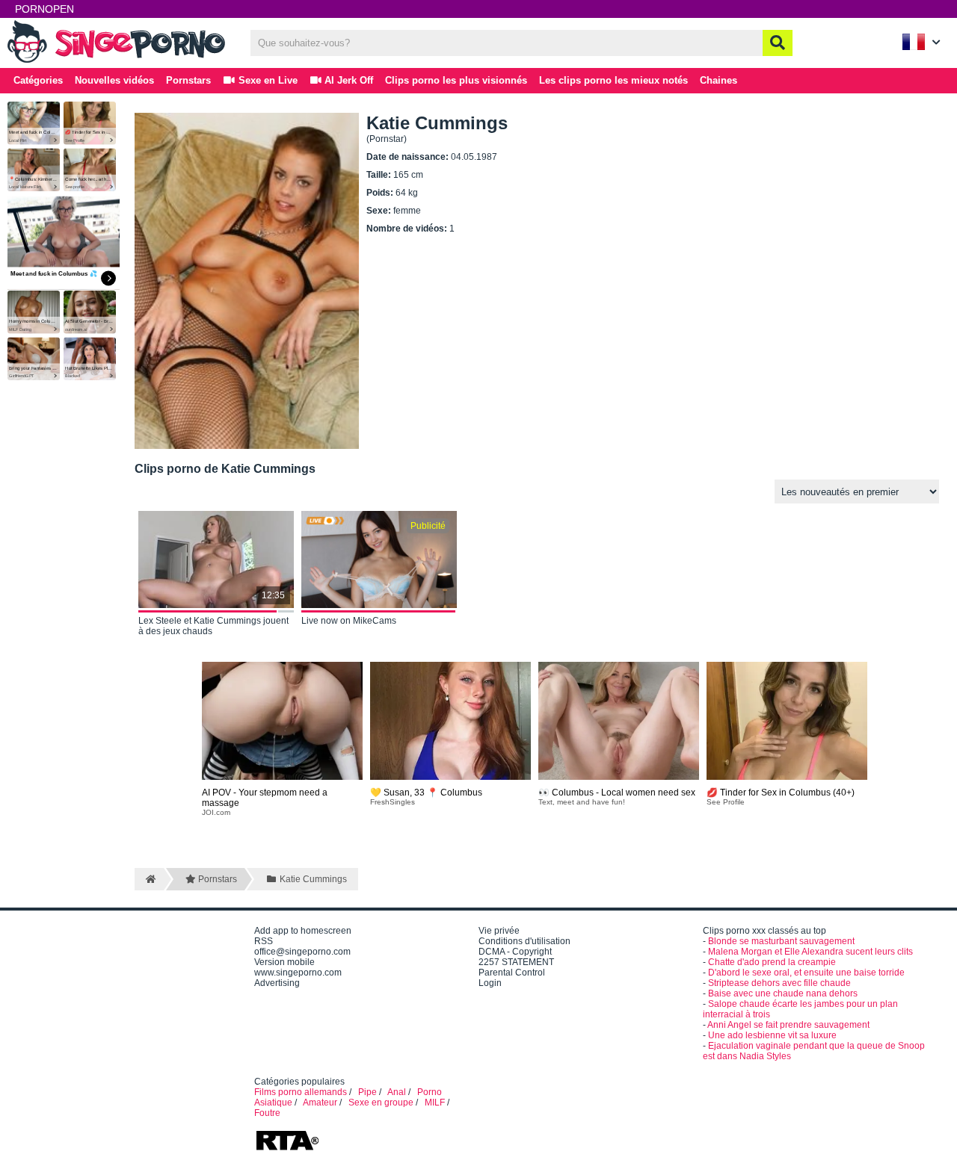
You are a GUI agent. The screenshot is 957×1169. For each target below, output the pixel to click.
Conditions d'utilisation (524, 941)
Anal (396, 1092)
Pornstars (188, 80)
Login (490, 983)
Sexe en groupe (380, 1102)
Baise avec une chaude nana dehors (783, 993)
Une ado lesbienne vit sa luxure (772, 1035)
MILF (435, 1102)
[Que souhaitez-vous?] (778, 43)
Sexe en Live (267, 80)
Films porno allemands (300, 1092)
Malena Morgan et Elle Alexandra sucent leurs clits (810, 951)
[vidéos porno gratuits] (119, 61)
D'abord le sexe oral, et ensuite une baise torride (806, 972)
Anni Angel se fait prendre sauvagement (788, 1025)
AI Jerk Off (347, 80)
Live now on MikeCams (348, 620)
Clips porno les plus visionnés (456, 80)
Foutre (267, 1113)
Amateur (320, 1102)
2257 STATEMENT (516, 962)
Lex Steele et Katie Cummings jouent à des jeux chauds (213, 625)
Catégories (38, 80)
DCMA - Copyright (515, 951)
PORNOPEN (44, 9)
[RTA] (287, 1149)
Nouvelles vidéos (114, 80)
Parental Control (511, 972)
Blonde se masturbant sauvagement (781, 941)
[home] (149, 879)
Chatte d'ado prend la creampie (772, 962)
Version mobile (284, 962)
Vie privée (499, 930)
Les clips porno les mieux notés (613, 80)
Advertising (277, 983)
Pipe (367, 1092)
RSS (263, 941)
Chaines (718, 80)
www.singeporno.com (298, 972)
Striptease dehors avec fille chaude (779, 983)
